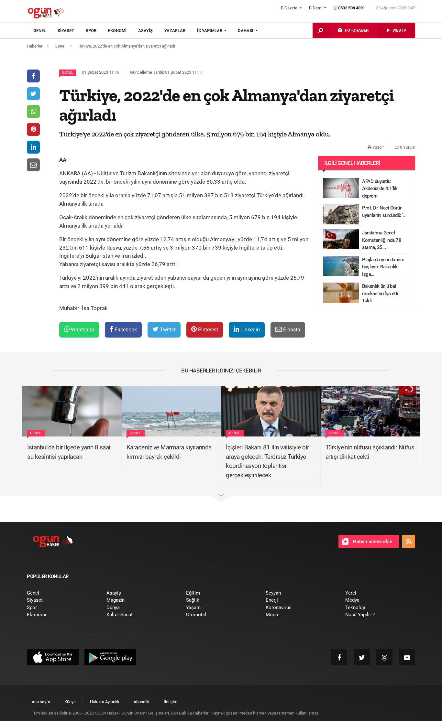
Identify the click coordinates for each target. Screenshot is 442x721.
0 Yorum (407, 147)
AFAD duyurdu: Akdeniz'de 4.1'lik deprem (379, 188)
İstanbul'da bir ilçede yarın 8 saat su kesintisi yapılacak (69, 452)
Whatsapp (82, 330)
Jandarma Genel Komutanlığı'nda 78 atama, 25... (381, 240)
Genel (67, 72)
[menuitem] (45, 31)
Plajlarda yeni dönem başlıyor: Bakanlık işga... (383, 267)
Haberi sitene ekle (372, 541)
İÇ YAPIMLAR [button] (210, 30)
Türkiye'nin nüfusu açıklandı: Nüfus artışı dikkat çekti (370, 452)
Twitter (167, 330)
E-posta (291, 330)
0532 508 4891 (351, 7)
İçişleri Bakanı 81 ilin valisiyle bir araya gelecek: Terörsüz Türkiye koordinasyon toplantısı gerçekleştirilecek (267, 461)
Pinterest (207, 330)
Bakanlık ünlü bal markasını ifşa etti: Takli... (380, 293)
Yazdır (377, 147)
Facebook (125, 330)
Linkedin (249, 330)
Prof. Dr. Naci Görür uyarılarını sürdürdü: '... (384, 211)
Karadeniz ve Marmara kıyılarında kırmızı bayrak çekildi (169, 452)
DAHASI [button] (246, 30)
